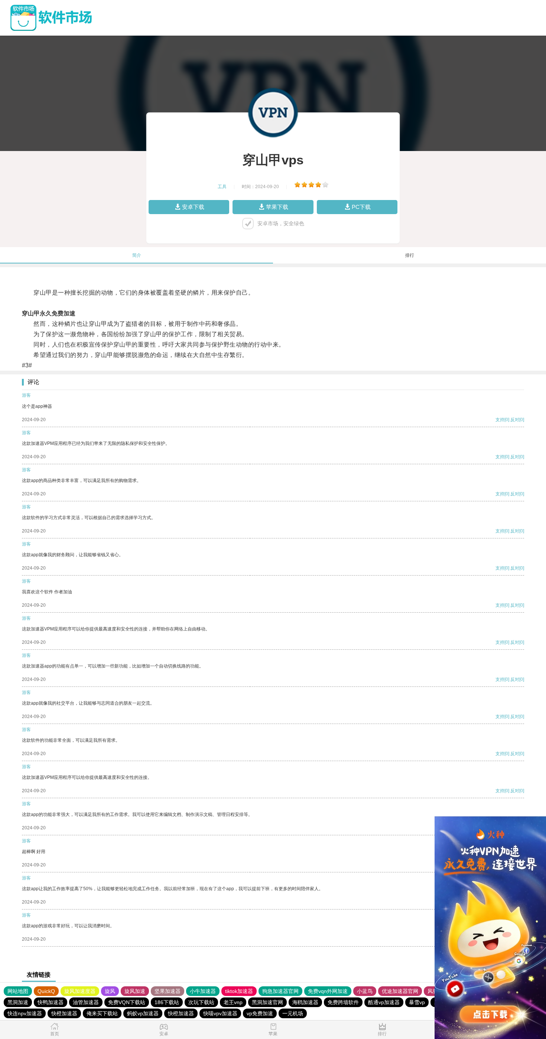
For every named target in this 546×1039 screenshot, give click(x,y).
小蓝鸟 (365, 991)
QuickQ (46, 991)
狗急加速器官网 (280, 991)
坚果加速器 (168, 991)
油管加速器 (86, 1002)
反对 (514, 419)
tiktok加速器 (239, 991)
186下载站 (167, 1002)
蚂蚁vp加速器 (143, 1013)
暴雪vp (417, 1002)
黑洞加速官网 (267, 1002)
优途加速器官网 (400, 991)
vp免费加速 (260, 1013)
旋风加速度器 (79, 991)
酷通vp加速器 (384, 1002)
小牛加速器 (203, 991)
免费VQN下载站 (126, 1002)
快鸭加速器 (51, 1002)
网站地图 (17, 991)
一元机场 (292, 1013)
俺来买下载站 (102, 1013)
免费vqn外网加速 (328, 991)
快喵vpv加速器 (220, 1013)
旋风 (110, 991)
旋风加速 (134, 991)
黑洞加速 (17, 1002)
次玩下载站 (201, 1002)
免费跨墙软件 (343, 1002)
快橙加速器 (64, 1013)
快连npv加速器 (24, 1013)
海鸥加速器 (305, 1002)
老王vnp (233, 1002)
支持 (499, 419)
